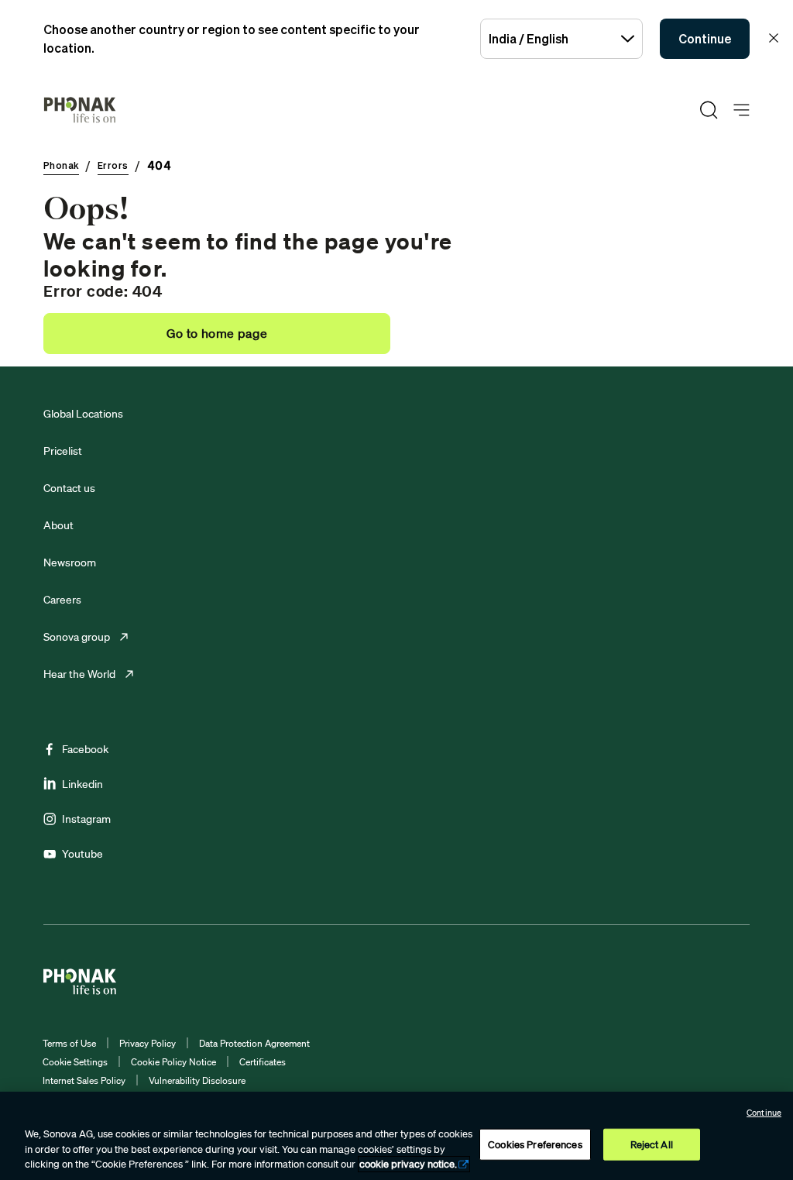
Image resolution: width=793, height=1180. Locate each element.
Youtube (82, 854)
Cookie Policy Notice (173, 1061)
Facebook (85, 749)
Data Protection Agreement (254, 1043)
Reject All (651, 1144)
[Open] (741, 110)
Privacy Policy (147, 1043)
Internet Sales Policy (84, 1080)
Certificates (262, 1061)
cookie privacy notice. (408, 1164)
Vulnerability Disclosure (197, 1080)
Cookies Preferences (535, 1144)
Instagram (86, 819)
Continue (704, 38)
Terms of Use (69, 1043)
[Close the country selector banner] (774, 38)
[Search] (708, 110)
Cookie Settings (75, 1061)
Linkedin (82, 784)
